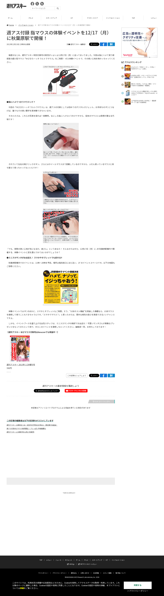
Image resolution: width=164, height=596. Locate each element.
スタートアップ (51, 18)
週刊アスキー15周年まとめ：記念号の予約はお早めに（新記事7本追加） (32, 425)
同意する (138, 585)
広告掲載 (96, 573)
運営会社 (74, 573)
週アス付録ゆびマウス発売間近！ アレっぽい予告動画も (26, 428)
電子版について (120, 573)
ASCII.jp (71, 564)
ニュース (58, 560)
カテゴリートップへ (102, 401)
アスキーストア (92, 18)
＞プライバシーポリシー (137, 591)
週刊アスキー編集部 (77, 44)
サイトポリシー (43, 573)
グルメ (30, 18)
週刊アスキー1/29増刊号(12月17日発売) (20, 432)
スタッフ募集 (107, 573)
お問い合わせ (85, 573)
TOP (133, 18)
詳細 (22, 588)
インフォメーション (113, 18)
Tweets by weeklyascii (69, 493)
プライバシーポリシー (59, 573)
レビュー (49, 560)
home (11, 25)
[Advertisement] (113, 6)
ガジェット (68, 560)
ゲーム (10, 18)
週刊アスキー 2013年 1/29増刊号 (21, 364)
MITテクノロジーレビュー (88, 564)
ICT (72, 18)
